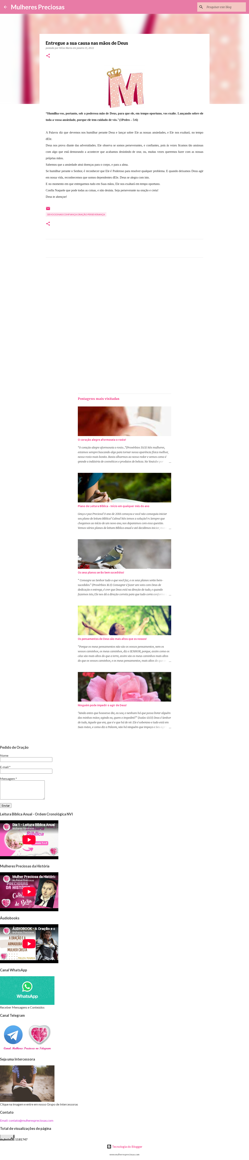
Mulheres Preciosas (38, 7)
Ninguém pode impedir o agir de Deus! (102, 705)
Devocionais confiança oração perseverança (76, 214)
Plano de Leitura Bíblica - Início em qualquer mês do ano (113, 506)
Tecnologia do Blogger (126, 1146)
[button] (48, 56)
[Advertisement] (124, 297)
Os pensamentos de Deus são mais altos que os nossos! (112, 638)
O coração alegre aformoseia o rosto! (102, 439)
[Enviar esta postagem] (48, 209)
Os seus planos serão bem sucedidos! (101, 572)
